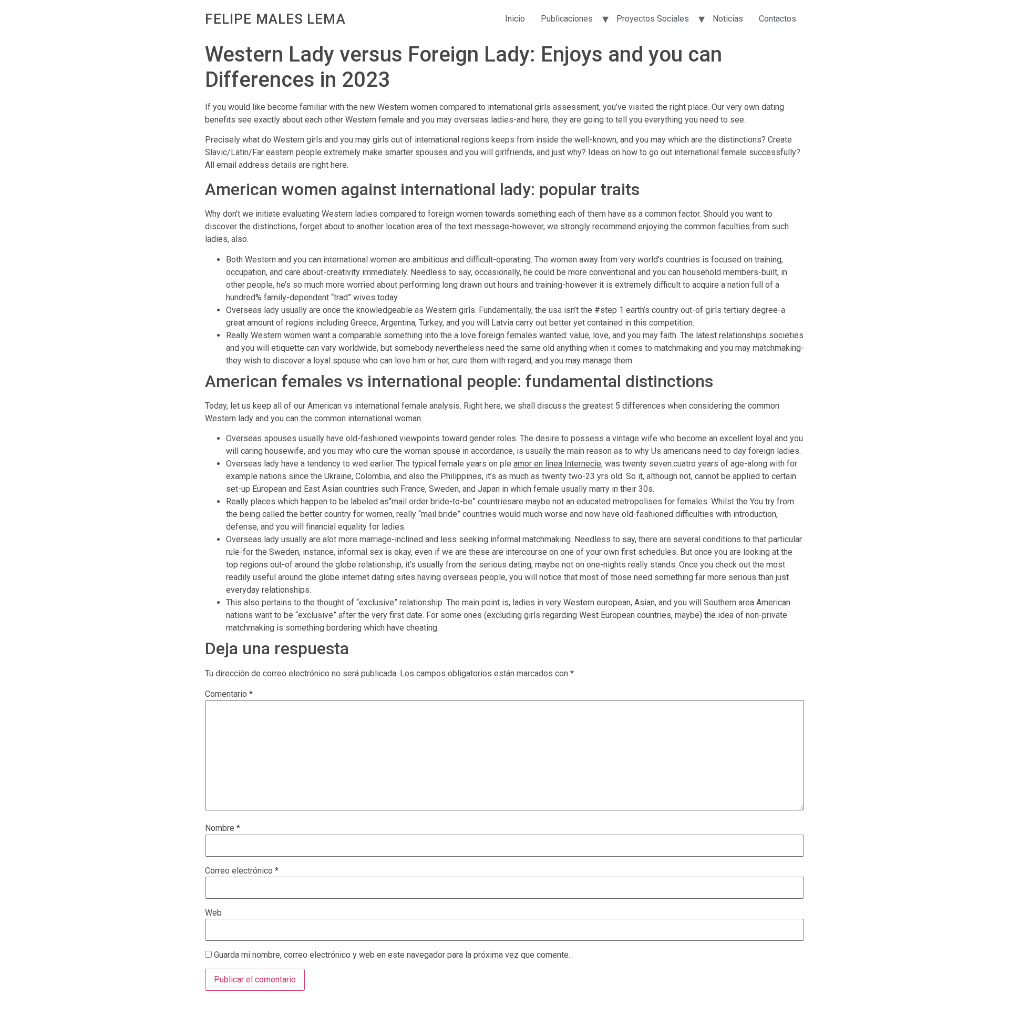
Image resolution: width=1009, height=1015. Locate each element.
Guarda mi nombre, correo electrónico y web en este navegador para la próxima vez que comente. (392, 955)
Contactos (777, 19)
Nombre (222, 828)
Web (213, 913)
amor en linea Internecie (557, 464)
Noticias (728, 19)
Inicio (515, 19)
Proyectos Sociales (652, 19)
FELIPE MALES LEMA (275, 19)
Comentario (229, 694)
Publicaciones (567, 19)
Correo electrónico (242, 871)
